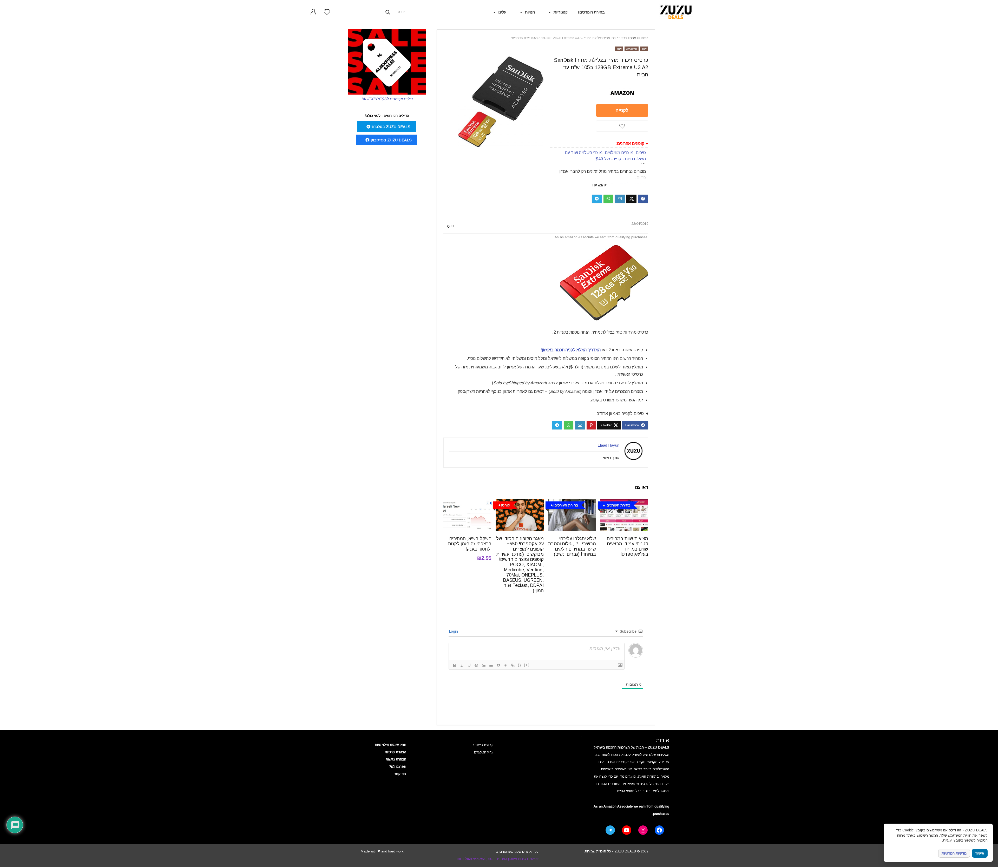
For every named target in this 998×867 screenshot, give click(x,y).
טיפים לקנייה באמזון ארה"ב (620, 413)
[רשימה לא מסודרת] (491, 665)
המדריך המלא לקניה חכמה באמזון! (571, 350)
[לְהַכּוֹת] (476, 665)
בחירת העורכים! (591, 12)
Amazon (631, 48)
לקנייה (622, 110)
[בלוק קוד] (505, 665)
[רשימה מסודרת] (483, 665)
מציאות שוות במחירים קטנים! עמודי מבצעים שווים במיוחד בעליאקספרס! (627, 546)
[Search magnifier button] (387, 12)
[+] (527, 665)
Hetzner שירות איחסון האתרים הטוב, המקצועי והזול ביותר (497, 859)
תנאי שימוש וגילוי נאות (390, 745)
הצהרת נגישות (396, 759)
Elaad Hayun (608, 445)
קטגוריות (561, 12)
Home (643, 38)
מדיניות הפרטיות (954, 853)
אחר (633, 38)
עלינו (502, 12)
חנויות (530, 12)
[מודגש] (454, 665)
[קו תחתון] (469, 665)
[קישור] (512, 665)
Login (454, 631)
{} (519, 665)
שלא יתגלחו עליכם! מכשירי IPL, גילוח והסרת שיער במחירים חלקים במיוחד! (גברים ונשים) (572, 546)
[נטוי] (461, 665)
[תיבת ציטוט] (498, 665)
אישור (979, 853)
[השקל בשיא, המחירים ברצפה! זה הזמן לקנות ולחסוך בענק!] (467, 503)
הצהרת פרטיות (395, 752)
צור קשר (400, 774)
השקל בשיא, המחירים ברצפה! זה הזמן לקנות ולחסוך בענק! (469, 544)
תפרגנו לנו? (397, 767)
